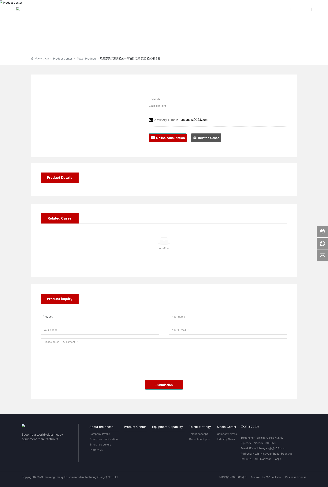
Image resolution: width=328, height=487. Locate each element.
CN (283, 9)
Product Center (62, 58)
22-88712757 (275, 437)
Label (278, 477)
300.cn (270, 477)
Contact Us (250, 426)
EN (304, 9)
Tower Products (86, 58)
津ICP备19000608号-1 (233, 477)
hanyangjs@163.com (193, 119)
